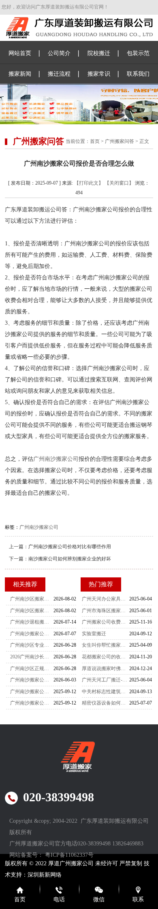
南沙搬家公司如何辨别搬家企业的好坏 (69, 559)
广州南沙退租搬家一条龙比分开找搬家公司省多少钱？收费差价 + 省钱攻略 (31, 622)
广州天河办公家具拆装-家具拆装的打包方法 (105, 599)
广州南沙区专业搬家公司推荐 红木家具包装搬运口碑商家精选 (31, 645)
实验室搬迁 (94, 634)
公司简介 (59, 53)
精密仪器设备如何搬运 (105, 703)
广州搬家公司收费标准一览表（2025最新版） (105, 622)
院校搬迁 (99, 53)
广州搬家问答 (119, 141)
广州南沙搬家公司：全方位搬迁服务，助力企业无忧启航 (31, 691)
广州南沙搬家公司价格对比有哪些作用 (69, 546)
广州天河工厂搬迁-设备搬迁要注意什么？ (105, 680)
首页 (95, 141)
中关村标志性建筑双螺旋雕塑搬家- (105, 691)
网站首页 (20, 53)
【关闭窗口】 (119, 183)
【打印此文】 (88, 183)
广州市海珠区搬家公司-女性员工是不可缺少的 (105, 610)
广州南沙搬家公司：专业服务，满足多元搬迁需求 (31, 703)
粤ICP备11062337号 (69, 855)
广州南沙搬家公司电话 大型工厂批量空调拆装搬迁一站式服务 (31, 634)
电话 (59, 899)
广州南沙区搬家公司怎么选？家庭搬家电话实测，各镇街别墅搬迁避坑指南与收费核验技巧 (31, 599)
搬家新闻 (20, 74)
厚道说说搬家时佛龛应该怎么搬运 (105, 668)
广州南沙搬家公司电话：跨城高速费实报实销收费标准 (31, 680)
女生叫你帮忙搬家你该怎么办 (105, 645)
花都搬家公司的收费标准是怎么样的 (105, 657)
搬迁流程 (59, 74)
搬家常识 (99, 74)
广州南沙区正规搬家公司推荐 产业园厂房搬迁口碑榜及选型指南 (31, 668)
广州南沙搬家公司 (56, 459)
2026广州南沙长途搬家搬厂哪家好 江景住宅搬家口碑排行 (31, 657)
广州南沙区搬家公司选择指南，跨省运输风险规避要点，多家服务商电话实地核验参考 (31, 610)
